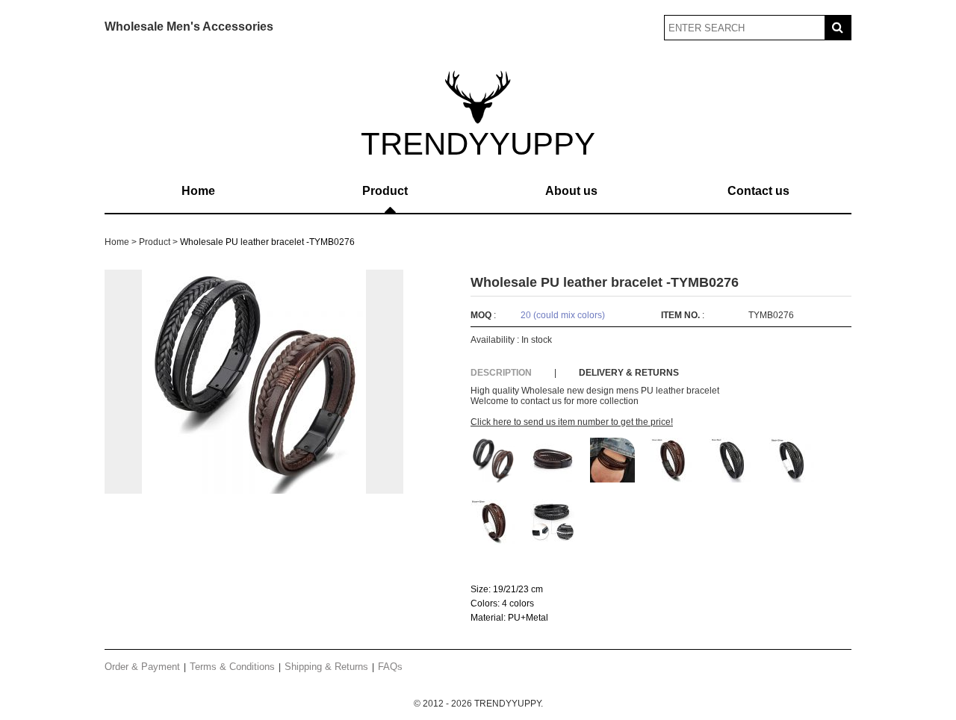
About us (571, 190)
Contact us (758, 190)
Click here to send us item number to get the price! (572, 422)
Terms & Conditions (232, 666)
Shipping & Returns (326, 666)
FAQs (390, 666)
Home (198, 190)
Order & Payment (142, 666)
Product (385, 190)
